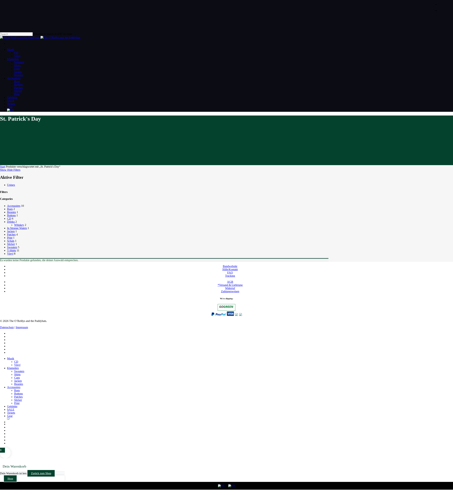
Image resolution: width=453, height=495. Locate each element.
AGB (230, 281)
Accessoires (13, 205)
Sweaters (12, 247)
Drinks (11, 221)
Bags (10, 208)
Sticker (11, 244)
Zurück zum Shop (41, 473)
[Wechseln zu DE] (221, 485)
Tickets (11, 412)
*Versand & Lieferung (230, 284)
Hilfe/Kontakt (230, 269)
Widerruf (230, 288)
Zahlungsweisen (230, 291)
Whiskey (19, 224)
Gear (10, 415)
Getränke (12, 406)
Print (9, 237)
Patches (11, 234)
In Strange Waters (17, 228)
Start (2, 166)
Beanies (11, 212)
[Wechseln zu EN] (230, 110)
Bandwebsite (230, 266)
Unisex (11, 184)
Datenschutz (7, 327)
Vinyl (10, 253)
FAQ (230, 272)
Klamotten (13, 368)
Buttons (11, 215)
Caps (17, 377)
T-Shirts (11, 250)
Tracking (230, 275)
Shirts (17, 374)
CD (9, 218)
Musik (10, 358)
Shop (10, 478)
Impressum (22, 327)
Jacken (11, 231)
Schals (10, 240)
